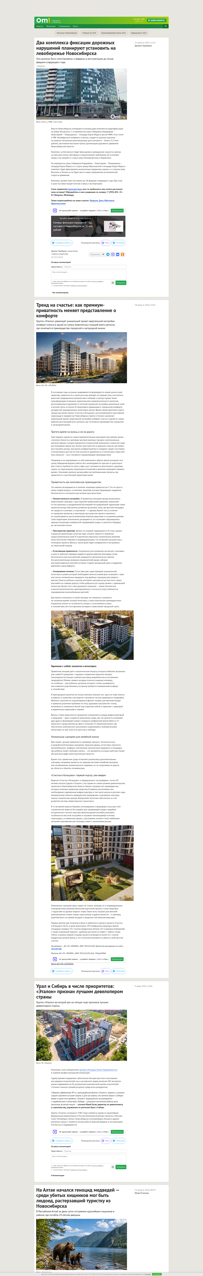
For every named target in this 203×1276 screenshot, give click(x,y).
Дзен (101, 200)
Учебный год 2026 (89, 33)
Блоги (75, 26)
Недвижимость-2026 (138, 33)
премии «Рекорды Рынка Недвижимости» (98, 1069)
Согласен (157, 1274)
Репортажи (51, 26)
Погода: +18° (139, 20)
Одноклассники (58, 203)
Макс (107, 242)
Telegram (94, 200)
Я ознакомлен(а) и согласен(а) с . (70, 285)
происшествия (74, 189)
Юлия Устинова (142, 1193)
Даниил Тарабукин (143, 45)
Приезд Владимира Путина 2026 (113, 33)
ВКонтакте (109, 200)
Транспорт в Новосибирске (67, 33)
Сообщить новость (63, 242)
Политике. (148, 1274)
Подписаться (117, 210)
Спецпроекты (64, 26)
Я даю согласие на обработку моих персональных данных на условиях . (77, 282)
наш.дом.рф (56, 948)
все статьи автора (57, 257)
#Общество (41, 66)
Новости (39, 26)
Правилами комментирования (78, 285)
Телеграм (120, 242)
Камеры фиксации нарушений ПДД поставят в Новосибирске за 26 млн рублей (73, 226)
